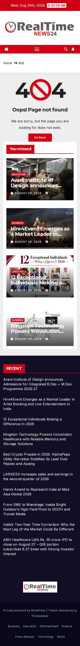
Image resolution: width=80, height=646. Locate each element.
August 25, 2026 (28, 290)
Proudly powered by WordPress (24, 610)
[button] (66, 49)
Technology (46, 636)
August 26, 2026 (28, 193)
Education (19, 174)
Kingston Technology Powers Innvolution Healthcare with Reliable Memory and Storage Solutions (37, 439)
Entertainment (49, 626)
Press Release (24, 636)
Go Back (40, 137)
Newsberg (66, 610)
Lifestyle (18, 271)
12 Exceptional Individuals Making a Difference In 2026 (36, 282)
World (61, 636)
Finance (67, 626)
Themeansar (39, 616)
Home (7, 63)
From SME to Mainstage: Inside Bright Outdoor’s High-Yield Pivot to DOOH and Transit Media (36, 509)
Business (17, 223)
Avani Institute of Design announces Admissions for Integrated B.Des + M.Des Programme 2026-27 (37, 384)
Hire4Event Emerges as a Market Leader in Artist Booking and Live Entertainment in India (39, 404)
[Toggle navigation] (37, 49)
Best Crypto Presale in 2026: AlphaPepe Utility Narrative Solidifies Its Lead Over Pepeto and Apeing (36, 459)
